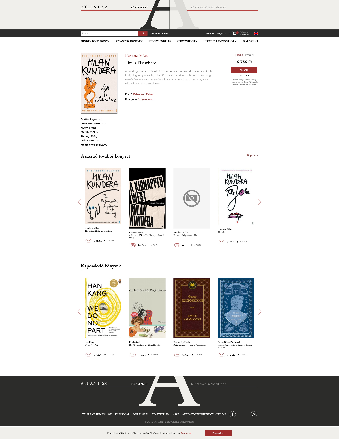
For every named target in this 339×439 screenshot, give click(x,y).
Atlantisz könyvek (129, 41)
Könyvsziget (139, 7)
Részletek (186, 433)
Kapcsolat (250, 41)
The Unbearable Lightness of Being (99, 231)
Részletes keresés (159, 33)
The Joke (221, 232)
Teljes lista (252, 155)
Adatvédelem (160, 414)
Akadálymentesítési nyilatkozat (204, 414)
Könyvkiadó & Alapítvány (208, 7)
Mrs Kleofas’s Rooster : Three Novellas (144, 345)
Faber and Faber (143, 94)
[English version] (256, 33)
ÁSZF (176, 414)
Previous (79, 202)
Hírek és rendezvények (220, 41)
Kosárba (244, 70)
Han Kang (89, 342)
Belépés (210, 33)
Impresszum (140, 414)
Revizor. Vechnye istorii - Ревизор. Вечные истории (235, 346)
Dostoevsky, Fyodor (182, 342)
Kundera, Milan (136, 55)
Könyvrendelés (160, 41)
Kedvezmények (187, 41)
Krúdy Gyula (134, 342)
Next (260, 202)
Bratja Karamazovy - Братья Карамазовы (189, 345)
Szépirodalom (146, 99)
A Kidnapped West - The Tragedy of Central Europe (146, 236)
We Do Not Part (91, 345)
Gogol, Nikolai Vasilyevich (229, 342)
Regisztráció (223, 33)
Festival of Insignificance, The (185, 235)
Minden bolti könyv (95, 41)
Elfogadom (218, 433)
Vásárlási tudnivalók (97, 414)
